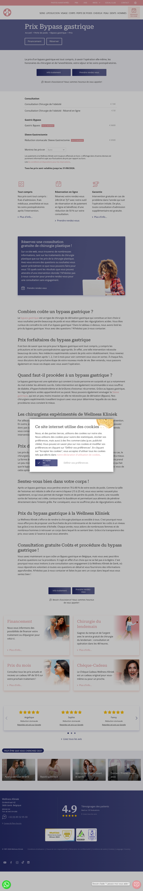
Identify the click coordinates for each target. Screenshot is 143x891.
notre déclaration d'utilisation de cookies (78, 454)
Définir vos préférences (76, 462)
